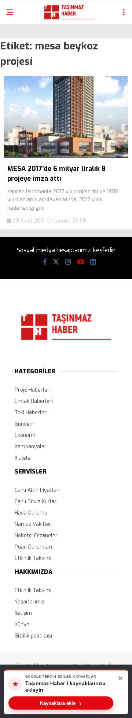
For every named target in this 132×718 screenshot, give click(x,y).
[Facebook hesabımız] (45, 262)
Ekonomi (25, 435)
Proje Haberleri (33, 389)
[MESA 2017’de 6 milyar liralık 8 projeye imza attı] (66, 156)
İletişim (23, 613)
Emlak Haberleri (34, 401)
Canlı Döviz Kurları (36, 501)
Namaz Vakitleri (33, 524)
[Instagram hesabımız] (68, 262)
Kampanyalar (31, 446)
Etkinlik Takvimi (33, 558)
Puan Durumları (33, 546)
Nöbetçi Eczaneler (36, 535)
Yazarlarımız (29, 601)
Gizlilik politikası (33, 635)
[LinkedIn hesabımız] (93, 262)
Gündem (24, 423)
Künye (22, 624)
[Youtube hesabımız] (80, 262)
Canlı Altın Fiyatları (37, 490)
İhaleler (24, 458)
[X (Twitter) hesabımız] (56, 262)
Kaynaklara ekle (61, 703)
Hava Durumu (31, 512)
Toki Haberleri (31, 412)
